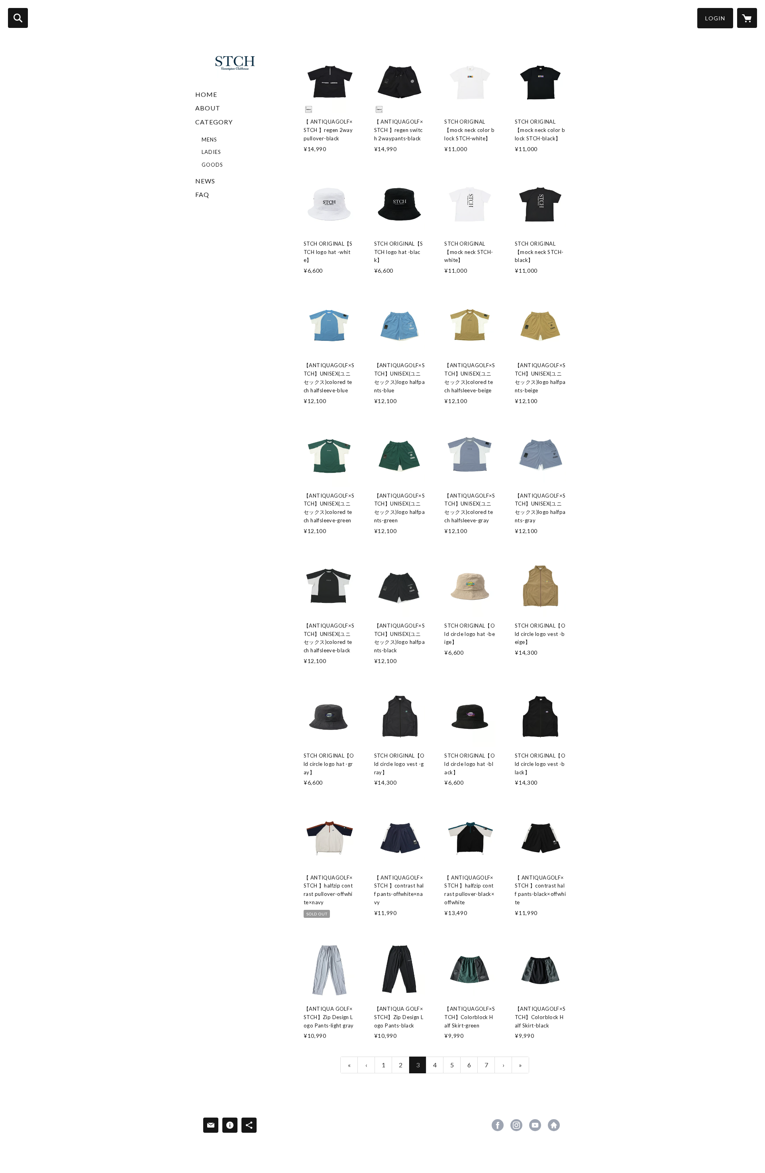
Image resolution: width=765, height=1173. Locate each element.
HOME (206, 94)
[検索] (18, 18)
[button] (715, 18)
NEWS (205, 181)
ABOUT (207, 108)
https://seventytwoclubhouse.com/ (554, 1125)
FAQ (202, 194)
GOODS (212, 164)
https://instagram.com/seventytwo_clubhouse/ (516, 1125)
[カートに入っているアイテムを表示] (747, 18)
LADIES (211, 152)
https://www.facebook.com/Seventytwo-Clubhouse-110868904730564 (498, 1125)
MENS (209, 139)
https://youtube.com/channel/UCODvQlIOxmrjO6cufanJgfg (535, 1125)
